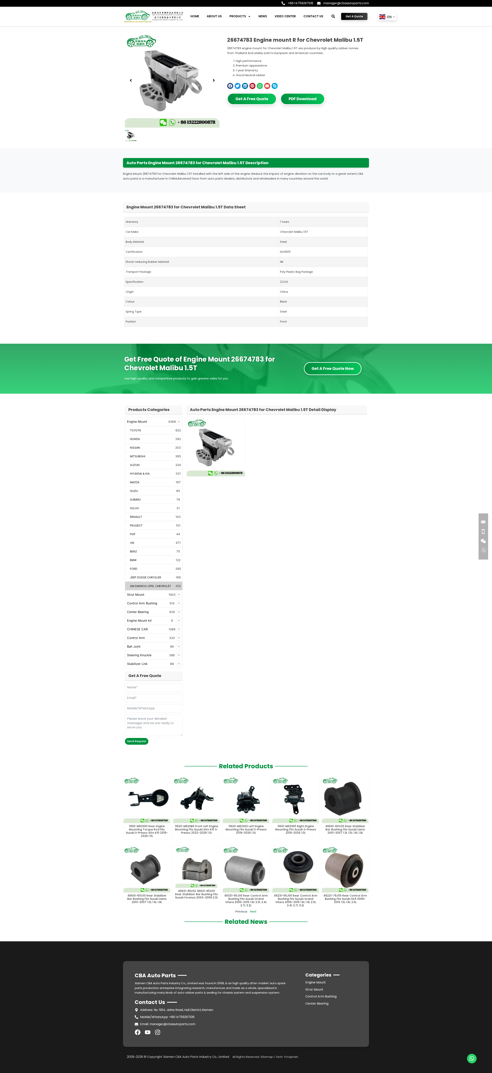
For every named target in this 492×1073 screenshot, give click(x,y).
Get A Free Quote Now (333, 368)
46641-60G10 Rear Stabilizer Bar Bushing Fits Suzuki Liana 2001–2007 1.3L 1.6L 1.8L (146, 899)
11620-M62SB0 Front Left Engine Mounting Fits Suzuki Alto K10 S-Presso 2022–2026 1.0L (196, 829)
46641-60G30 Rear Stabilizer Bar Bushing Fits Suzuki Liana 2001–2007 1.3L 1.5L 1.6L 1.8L (345, 829)
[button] (333, 16)
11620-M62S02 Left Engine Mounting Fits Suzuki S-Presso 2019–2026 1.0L (246, 829)
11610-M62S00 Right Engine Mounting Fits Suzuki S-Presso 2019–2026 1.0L (295, 829)
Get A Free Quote (251, 98)
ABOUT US (214, 16)
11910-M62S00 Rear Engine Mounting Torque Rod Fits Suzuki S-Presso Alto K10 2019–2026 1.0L (147, 831)
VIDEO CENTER (285, 16)
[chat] (472, 1058)
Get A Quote (354, 16)
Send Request (136, 741)
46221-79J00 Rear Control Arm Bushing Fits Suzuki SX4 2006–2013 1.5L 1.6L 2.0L (345, 899)
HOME (194, 16)
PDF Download (303, 98)
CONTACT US (313, 16)
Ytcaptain (291, 1057)
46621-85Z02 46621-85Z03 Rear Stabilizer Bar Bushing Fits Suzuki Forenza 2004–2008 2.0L (196, 894)
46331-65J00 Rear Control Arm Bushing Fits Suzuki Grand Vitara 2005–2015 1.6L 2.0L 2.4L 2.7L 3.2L (246, 900)
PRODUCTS (237, 16)
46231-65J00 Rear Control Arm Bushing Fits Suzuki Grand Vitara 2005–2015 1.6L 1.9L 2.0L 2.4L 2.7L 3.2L (295, 900)
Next (253, 911)
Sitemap (267, 1057)
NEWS (262, 16)
